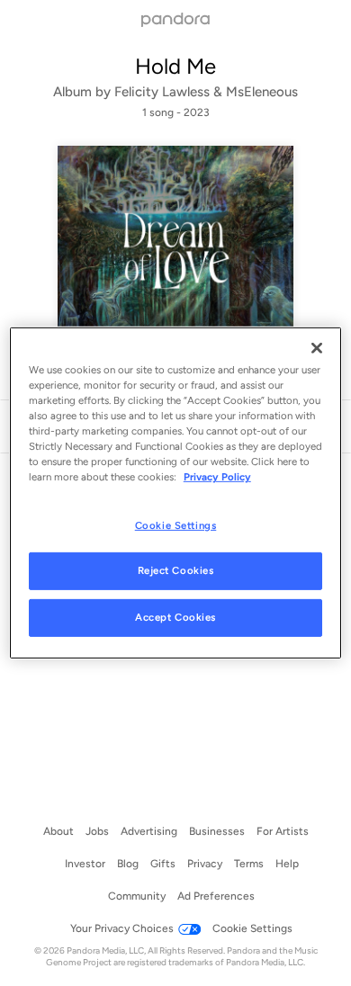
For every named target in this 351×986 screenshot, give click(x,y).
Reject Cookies (176, 570)
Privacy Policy (217, 477)
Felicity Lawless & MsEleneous (206, 92)
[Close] (317, 348)
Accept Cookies (175, 617)
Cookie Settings (176, 524)
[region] (176, 493)
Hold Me (175, 66)
